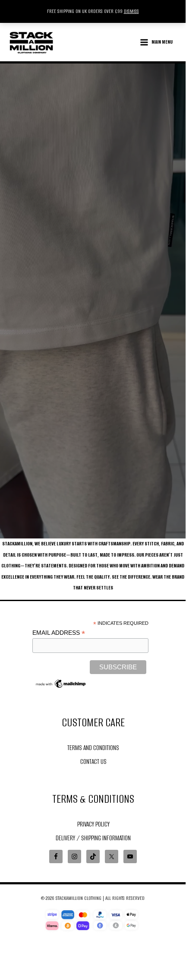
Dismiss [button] (131, 11)
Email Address (58, 633)
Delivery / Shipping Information (93, 837)
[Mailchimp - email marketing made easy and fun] (61, 683)
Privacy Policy (93, 824)
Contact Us (93, 761)
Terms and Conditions (93, 747)
